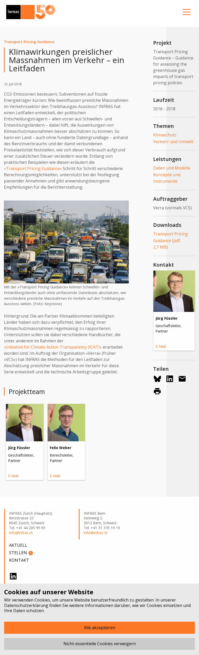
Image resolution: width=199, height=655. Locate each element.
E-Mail (13, 475)
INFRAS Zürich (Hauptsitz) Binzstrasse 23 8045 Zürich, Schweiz (30, 518)
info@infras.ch (21, 532)
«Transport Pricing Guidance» (33, 168)
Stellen (20, 553)
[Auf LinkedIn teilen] (170, 379)
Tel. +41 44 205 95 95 (27, 528)
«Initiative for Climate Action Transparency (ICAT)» (53, 347)
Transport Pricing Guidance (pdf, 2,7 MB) (170, 240)
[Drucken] (157, 391)
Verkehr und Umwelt (173, 141)
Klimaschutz (164, 135)
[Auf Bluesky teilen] (157, 379)
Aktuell (18, 545)
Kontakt (19, 560)
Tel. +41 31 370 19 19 (102, 528)
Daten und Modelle (171, 168)
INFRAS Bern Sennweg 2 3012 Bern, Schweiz (100, 518)
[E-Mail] (182, 379)
